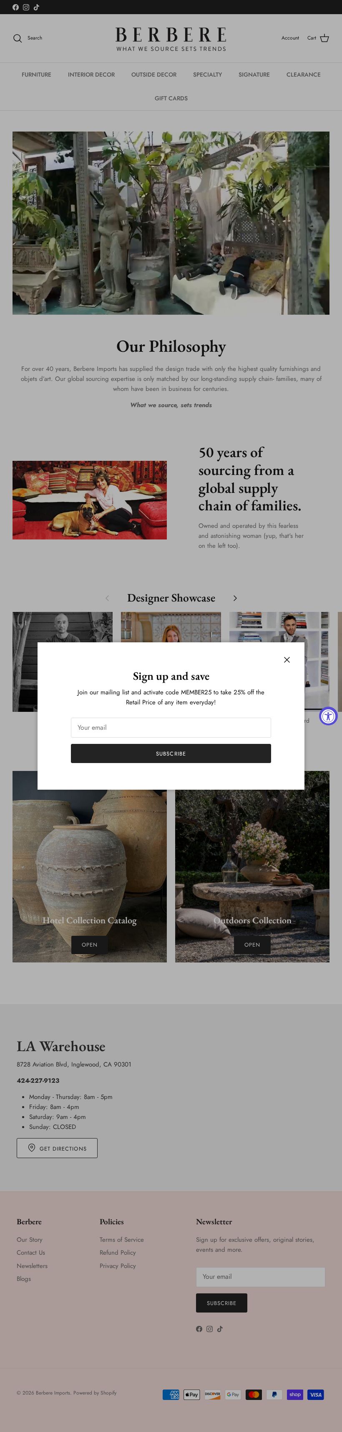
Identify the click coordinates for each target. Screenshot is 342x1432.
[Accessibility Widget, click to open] (328, 716)
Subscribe (171, 754)
